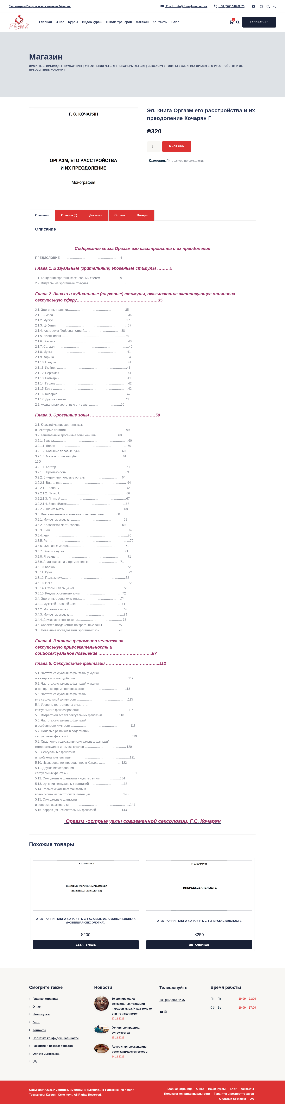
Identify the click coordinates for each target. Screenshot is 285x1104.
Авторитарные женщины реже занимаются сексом (130, 1049)
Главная (45, 22)
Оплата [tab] (119, 215)
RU (274, 6)
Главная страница (45, 998)
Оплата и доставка (46, 1053)
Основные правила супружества (125, 1030)
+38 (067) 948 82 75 (231, 6)
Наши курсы (41, 1014)
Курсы (73, 22)
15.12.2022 (118, 1037)
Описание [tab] (42, 215)
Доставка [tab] (95, 215)
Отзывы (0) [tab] (69, 215)
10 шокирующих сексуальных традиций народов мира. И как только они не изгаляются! (132, 1006)
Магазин (142, 22)
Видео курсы (92, 22)
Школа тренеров (119, 22)
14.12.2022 (118, 1056)
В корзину (176, 146)
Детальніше (86, 944)
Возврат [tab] (143, 215)
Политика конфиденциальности (56, 1038)
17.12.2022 (118, 1018)
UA (35, 1061)
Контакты (160, 22)
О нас (60, 22)
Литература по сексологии (186, 160)
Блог (175, 22)
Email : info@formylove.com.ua (186, 6)
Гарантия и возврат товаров (53, 1045)
